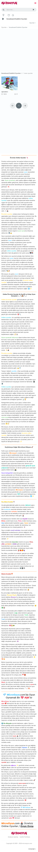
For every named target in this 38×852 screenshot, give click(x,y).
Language (31, 849)
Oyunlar (32, 23)
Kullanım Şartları (13, 837)
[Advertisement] (19, 51)
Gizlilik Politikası (25, 837)
